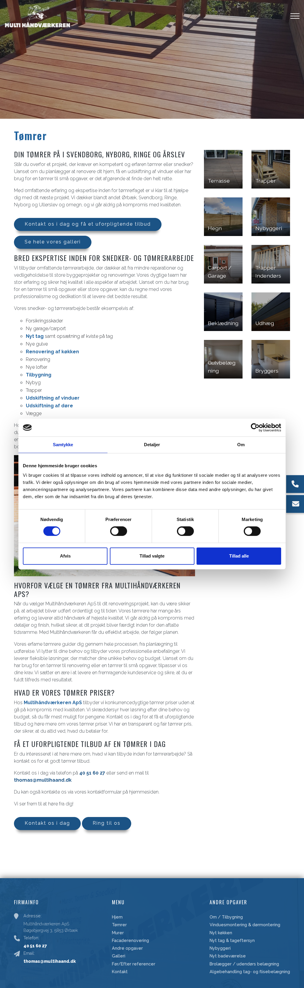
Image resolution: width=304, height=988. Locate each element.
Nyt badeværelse (228, 956)
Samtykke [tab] (63, 444)
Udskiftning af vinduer (53, 398)
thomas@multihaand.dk (43, 780)
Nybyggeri (220, 948)
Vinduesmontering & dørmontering (245, 925)
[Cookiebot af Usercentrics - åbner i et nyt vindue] (255, 427)
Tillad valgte (152, 555)
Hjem (117, 917)
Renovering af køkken (52, 351)
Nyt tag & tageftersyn (232, 940)
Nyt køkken (221, 933)
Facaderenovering (130, 940)
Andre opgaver (127, 948)
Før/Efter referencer (133, 964)
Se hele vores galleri (53, 242)
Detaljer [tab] (152, 444)
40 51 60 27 (92, 773)
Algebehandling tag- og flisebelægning (250, 972)
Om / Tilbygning (226, 917)
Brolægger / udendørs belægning (244, 964)
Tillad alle (239, 555)
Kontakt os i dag (47, 823)
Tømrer (119, 925)
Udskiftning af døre (49, 405)
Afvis (65, 555)
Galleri (118, 956)
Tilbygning (38, 375)
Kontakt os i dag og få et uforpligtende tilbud (88, 224)
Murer (118, 933)
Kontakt (120, 972)
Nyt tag (35, 336)
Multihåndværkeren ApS (53, 702)
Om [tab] (241, 444)
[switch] (118, 531)
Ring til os (107, 823)
